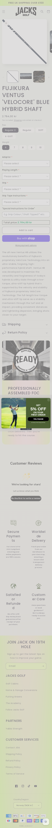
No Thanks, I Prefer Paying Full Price (38, 422)
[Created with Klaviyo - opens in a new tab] (26, 429)
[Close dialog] (49, 400)
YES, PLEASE (38, 419)
